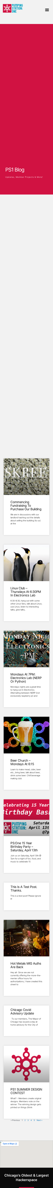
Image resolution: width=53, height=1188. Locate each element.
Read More (15, 528)
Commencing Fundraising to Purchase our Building (25, 505)
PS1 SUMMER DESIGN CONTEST (26, 1091)
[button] (47, 10)
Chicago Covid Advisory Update (22, 1011)
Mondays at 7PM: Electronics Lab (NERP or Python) (26, 677)
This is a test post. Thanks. (23, 888)
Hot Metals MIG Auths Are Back (25, 965)
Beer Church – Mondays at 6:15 (22, 762)
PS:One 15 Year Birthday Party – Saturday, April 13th (24, 846)
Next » (39, 1120)
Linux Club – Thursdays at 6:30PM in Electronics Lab (25, 591)
